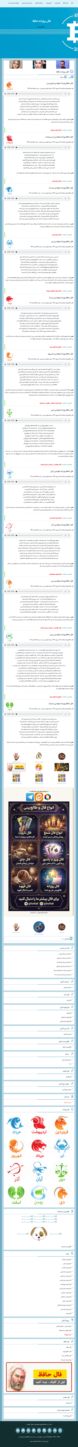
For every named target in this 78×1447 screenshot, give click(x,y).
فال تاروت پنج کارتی (65, 1284)
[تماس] (39, 1430)
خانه (72, 2)
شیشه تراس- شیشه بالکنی (63, 1326)
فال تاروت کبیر (67, 1263)
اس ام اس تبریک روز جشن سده (62, 974)
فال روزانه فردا (67, 1415)
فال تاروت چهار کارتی (65, 1280)
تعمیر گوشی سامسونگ (65, 1330)
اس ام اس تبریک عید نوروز (64, 957)
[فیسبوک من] (50, 1430)
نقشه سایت (33, 1441)
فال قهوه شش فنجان (65, 1021)
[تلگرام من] (55, 1430)
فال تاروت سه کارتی (65, 1276)
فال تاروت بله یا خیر (66, 1309)
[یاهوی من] (60, 1430)
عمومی (62, 938)
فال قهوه (69, 1012)
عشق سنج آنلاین (66, 1089)
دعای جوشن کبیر (66, 1059)
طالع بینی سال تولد (66, 1246)
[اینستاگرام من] (44, 1430)
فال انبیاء (68, 1000)
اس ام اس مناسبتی (27, 2)
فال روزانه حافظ (42, 21)
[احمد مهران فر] (62, 65)
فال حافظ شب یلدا (66, 1355)
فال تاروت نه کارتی (66, 1292)
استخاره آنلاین (39, 2)
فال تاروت (57, 2)
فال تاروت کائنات (66, 1267)
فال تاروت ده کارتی (66, 1296)
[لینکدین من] (18, 1430)
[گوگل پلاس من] (28, 1430)
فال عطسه (68, 1402)
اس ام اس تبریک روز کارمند (63, 962)
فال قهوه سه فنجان (66, 1017)
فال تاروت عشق (67, 1300)
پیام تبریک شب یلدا (66, 1359)
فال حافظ (65, 2)
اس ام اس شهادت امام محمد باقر (62, 970)
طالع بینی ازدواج (67, 1046)
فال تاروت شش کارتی (65, 1288)
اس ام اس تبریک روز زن (65, 953)
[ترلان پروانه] (39, 65)
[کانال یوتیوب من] (23, 1430)
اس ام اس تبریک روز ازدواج (64, 966)
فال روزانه (48, 2)
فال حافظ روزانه (67, 1351)
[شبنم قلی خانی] (16, 65)
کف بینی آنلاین (67, 1034)
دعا (70, 1063)
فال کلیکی (68, 1076)
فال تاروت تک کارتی (66, 1271)
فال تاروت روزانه (66, 1259)
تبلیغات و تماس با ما (13, 2)
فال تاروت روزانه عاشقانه (64, 1305)
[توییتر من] (34, 1430)
